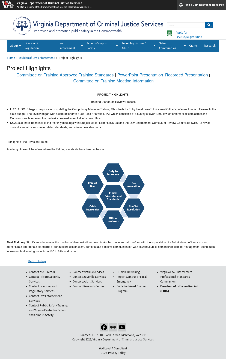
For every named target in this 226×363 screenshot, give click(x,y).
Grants (193, 46)
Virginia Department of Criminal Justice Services (49, 3)
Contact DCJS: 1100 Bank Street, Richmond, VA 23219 (113, 335)
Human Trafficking (128, 272)
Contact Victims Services (88, 272)
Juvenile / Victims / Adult (133, 45)
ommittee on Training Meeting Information (115, 80)
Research (210, 46)
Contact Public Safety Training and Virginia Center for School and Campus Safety (48, 310)
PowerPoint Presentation (140, 75)
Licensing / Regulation (32, 45)
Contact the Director (42, 272)
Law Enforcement (66, 45)
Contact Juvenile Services (89, 277)
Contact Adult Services (87, 281)
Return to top (37, 261)
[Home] (88, 25)
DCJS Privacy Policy (113, 353)
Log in (210, 26)
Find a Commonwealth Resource (204, 4)
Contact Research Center (88, 286)
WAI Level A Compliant (113, 348)
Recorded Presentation (186, 75)
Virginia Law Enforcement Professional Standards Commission (176, 276)
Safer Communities (167, 45)
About (14, 46)
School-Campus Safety (97, 45)
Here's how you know (79, 7)
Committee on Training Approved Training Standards (65, 75)
